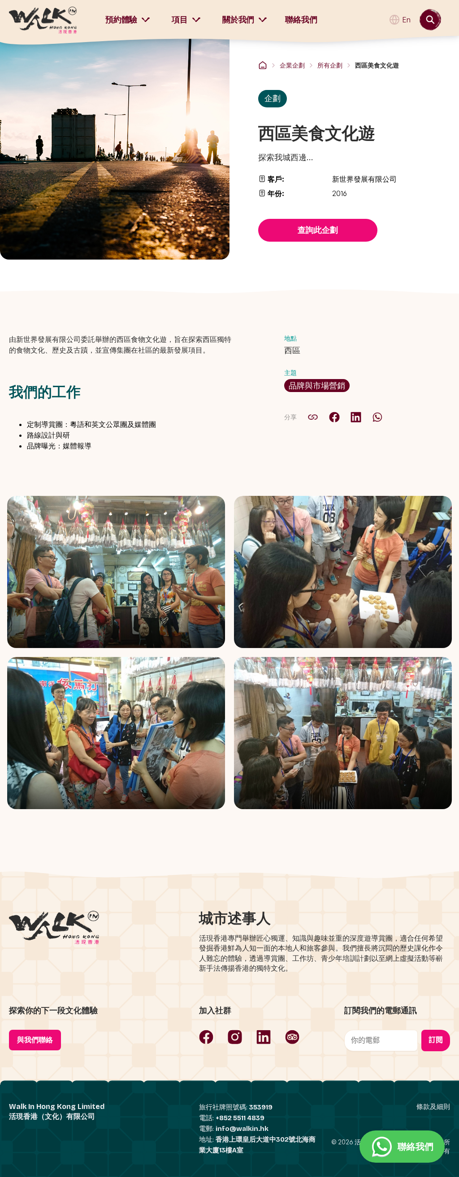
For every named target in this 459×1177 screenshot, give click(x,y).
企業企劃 (292, 65)
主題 (290, 372)
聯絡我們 (301, 20)
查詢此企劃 (318, 230)
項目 (180, 20)
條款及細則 (433, 1107)
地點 (290, 338)
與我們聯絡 (35, 1040)
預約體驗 (121, 20)
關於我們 (238, 20)
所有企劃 (329, 65)
